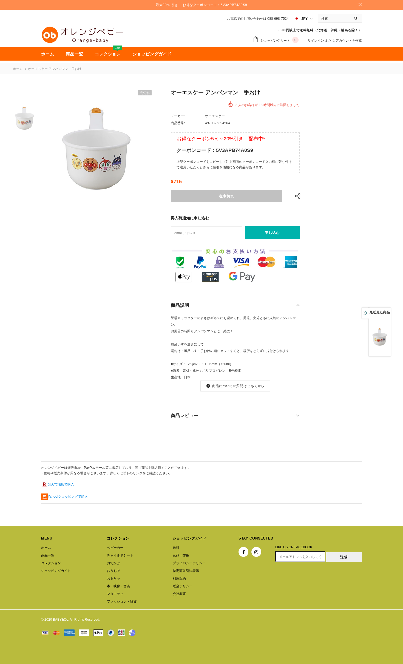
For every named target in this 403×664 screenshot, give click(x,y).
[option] (97, 148)
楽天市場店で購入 (61, 484)
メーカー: (178, 116)
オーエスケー (215, 116)
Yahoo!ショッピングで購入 (68, 496)
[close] (360, 5)
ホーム (18, 69)
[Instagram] (256, 552)
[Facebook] (243, 552)
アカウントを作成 (349, 40)
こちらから (256, 386)
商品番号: (178, 123)
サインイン (316, 40)
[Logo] (82, 35)
